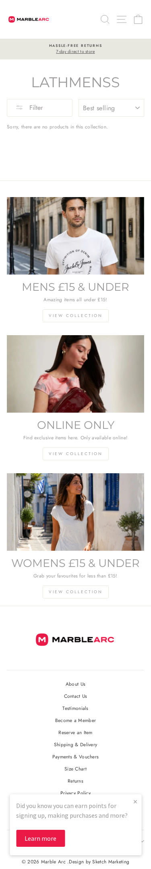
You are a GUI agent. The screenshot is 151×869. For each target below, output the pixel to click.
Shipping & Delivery (75, 744)
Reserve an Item (75, 732)
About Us (75, 683)
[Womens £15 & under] (75, 512)
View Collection (76, 316)
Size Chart (75, 768)
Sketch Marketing (110, 861)
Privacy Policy (75, 792)
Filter (35, 107)
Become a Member (75, 720)
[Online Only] (75, 374)
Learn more (40, 838)
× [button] (135, 801)
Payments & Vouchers (75, 756)
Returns (75, 780)
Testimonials (75, 708)
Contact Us (75, 696)
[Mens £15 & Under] (75, 236)
